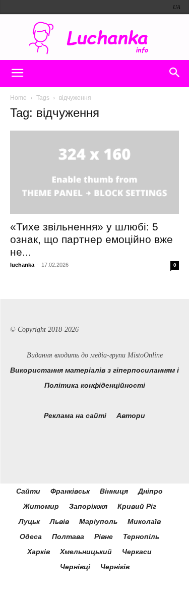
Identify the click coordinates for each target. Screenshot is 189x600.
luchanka (22, 265)
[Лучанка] (94, 38)
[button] (17, 73)
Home (18, 97)
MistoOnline (145, 355)
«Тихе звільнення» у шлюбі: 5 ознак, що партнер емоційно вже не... (91, 239)
